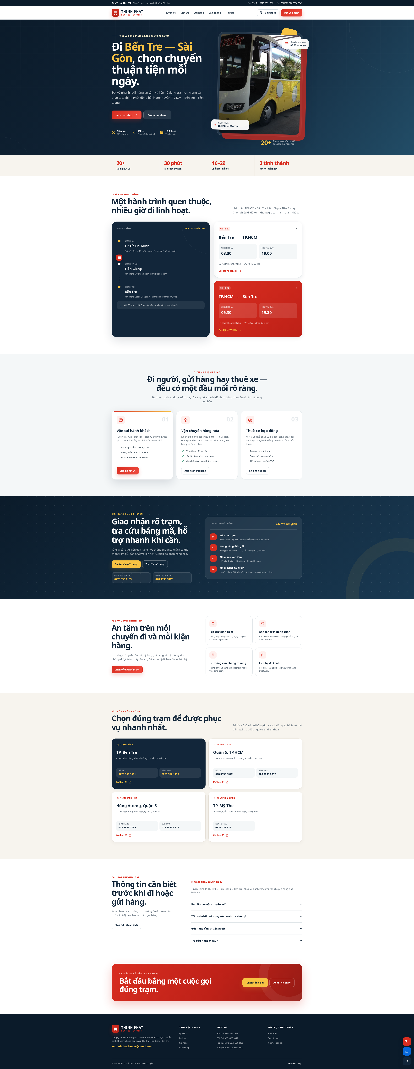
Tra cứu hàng (274, 1038)
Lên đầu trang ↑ (295, 1063)
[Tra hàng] (407, 1061)
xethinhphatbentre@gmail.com (132, 1046)
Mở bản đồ (121, 782)
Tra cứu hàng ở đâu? (204, 940)
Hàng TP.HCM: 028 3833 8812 (230, 1047)
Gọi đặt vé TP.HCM (228, 330)
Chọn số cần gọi (275, 1043)
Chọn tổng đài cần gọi (127, 669)
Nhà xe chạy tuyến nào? (206, 881)
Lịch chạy (183, 1033)
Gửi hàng (199, 12)
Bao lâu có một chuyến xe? (208, 904)
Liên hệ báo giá (257, 470)
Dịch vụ (184, 12)
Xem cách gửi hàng (195, 470)
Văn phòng (215, 12)
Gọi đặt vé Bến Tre (228, 270)
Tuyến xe (171, 12)
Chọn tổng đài (255, 982)
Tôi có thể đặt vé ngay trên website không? (218, 916)
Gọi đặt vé (270, 12)
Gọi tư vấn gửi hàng (126, 564)
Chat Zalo (272, 1033)
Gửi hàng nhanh (157, 115)
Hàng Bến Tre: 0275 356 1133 (230, 1043)
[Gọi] (407, 1041)
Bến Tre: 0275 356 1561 (262, 3)
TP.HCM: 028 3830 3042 (291, 3)
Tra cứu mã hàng (155, 564)
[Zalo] (407, 1051)
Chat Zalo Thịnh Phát (126, 925)
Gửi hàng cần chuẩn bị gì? (208, 928)
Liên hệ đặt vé (128, 470)
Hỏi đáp (230, 12)
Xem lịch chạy (124, 115)
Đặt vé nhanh (291, 12)
